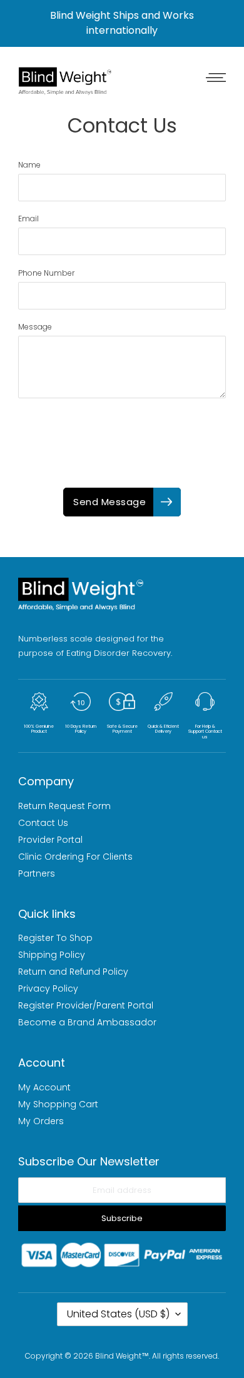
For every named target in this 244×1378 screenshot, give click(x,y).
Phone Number (46, 273)
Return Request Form (64, 806)
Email (28, 218)
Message (35, 326)
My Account (44, 1087)
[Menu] (212, 77)
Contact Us (43, 823)
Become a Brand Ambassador (87, 1022)
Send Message (109, 501)
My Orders (41, 1121)
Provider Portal (50, 839)
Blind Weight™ (122, 1355)
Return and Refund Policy (73, 971)
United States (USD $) (118, 1314)
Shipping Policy (51, 954)
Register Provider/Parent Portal (85, 1005)
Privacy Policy (48, 988)
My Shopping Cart (58, 1104)
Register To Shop (55, 938)
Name (29, 164)
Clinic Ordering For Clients (75, 856)
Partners (36, 873)
